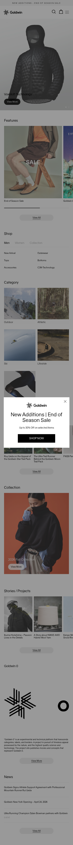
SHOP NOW (36, 438)
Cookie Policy (14, 825)
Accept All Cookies (47, 838)
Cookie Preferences (22, 838)
